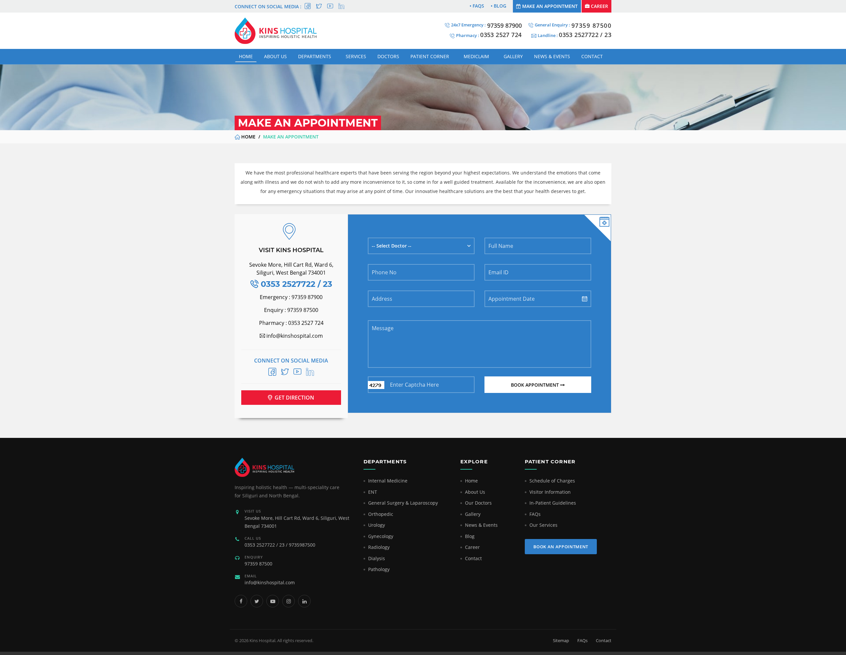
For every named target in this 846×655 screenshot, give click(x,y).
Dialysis (376, 558)
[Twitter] (256, 601)
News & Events (481, 525)
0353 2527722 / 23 (265, 545)
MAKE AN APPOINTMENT (549, 6)
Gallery (513, 56)
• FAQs (477, 6)
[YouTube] (272, 601)
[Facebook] (241, 601)
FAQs (535, 514)
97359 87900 (504, 25)
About (275, 56)
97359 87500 (591, 25)
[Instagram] (288, 601)
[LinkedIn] (304, 601)
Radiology (379, 547)
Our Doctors (478, 503)
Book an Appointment (560, 547)
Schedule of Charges (552, 481)
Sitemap (561, 640)
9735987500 (302, 545)
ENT (372, 492)
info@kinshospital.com (270, 582)
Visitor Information (550, 492)
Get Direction (293, 397)
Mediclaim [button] (476, 56)
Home (246, 56)
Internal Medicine (387, 481)
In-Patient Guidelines (552, 503)
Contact (592, 56)
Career (599, 6)
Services (356, 56)
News (552, 56)
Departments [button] (314, 56)
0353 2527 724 (500, 35)
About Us (475, 492)
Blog (470, 536)
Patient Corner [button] (429, 56)
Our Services (543, 525)
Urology (376, 525)
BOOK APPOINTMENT (535, 385)
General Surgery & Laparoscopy (403, 503)
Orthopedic (380, 514)
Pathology (379, 569)
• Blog (498, 6)
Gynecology (380, 536)
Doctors (388, 56)
